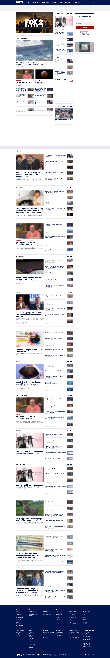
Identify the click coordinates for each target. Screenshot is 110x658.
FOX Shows (18, 632)
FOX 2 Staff (31, 632)
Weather (58, 610)
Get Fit (70, 619)
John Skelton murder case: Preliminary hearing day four (24, 83)
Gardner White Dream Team (47, 635)
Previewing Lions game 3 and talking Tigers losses (55, 370)
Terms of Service (85, 34)
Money (18, 533)
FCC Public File (32, 641)
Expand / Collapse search (93, 3)
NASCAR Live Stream (87, 638)
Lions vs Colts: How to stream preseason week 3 (40, 108)
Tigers (84, 620)
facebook (86, 655)
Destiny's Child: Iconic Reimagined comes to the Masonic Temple (62, 28)
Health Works (20, 256)
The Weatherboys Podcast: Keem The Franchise (29, 351)
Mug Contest (72, 614)
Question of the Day (47, 613)
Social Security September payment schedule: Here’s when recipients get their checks (29, 555)
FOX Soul (31, 615)
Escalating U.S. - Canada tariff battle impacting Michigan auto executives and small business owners (21, 102)
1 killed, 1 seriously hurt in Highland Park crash (60, 33)
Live (30, 610)
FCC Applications (32, 642)
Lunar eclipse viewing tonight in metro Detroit (60, 39)
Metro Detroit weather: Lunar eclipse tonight (44, 81)
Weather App (58, 613)
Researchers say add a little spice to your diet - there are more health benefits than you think (54, 267)
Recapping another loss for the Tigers (63, 120)
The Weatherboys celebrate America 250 (53, 338)
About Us (32, 630)
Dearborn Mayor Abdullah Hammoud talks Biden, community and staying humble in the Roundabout (55, 578)
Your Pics (45, 610)
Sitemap (31, 647)
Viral (17, 498)
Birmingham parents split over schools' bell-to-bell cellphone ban (21, 95)
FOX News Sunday (19, 625)
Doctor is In (71, 622)
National (17, 620)
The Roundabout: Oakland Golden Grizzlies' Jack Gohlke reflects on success (55, 591)
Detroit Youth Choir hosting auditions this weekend (55, 452)
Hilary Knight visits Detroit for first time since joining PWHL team (54, 377)
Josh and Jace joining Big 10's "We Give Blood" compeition (54, 440)
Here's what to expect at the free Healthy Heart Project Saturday (54, 286)
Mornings (18, 430)
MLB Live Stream (86, 636)
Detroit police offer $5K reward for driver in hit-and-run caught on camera (21, 109)
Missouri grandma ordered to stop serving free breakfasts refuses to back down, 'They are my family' (29, 210)
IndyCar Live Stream (87, 639)
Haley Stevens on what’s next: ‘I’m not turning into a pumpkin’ (55, 162)
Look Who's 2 (45, 616)
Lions (84, 614)
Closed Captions (32, 644)
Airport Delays (59, 617)
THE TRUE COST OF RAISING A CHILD (52, 458)
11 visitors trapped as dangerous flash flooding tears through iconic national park (54, 192)
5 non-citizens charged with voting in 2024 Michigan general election (53, 179)
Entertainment (20, 630)
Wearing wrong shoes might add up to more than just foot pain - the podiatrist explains (55, 279)
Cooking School (72, 617)
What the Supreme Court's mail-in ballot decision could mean (55, 315)
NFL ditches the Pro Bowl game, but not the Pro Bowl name (28, 383)
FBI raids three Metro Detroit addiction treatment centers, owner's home (31, 64)
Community (31, 639)
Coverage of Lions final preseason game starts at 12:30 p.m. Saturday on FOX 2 (55, 383)
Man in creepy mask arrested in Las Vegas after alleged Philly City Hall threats (54, 424)
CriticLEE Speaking (19, 633)
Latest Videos (59, 13)
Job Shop (31, 638)
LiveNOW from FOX (33, 614)
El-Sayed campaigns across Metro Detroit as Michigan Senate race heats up (40, 102)
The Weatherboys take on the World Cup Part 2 (54, 349)
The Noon (71, 613)
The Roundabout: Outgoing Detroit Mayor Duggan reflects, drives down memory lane (28, 590)
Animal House (59, 620)
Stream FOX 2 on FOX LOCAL (33, 612)
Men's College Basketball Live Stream (88, 641)
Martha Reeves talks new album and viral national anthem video (55, 502)
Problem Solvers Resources (35, 646)
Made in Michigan (19, 616)
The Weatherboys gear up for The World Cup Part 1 (55, 355)
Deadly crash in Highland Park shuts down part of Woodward (40, 89)
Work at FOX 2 (32, 635)
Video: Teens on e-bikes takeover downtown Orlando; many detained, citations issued (54, 515)
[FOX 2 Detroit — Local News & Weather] (20, 2)
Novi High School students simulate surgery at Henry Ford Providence (54, 273)
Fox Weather (58, 619)
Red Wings (85, 622)
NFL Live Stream (86, 632)
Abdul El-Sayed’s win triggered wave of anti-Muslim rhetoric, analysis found (28, 174)
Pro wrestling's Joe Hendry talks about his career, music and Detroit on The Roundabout (55, 572)
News (17, 610)
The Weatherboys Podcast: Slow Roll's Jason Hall (55, 344)
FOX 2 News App (32, 636)
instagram (91, 655)
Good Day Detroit (21, 464)
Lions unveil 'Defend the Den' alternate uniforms (55, 389)
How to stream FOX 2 (80, 41)
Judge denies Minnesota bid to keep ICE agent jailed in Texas (60, 66)
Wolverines (85, 616)
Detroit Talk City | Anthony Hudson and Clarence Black (55, 173)
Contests (17, 636)
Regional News (73, 630)
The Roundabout (20, 568)
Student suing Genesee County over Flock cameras (60, 50)
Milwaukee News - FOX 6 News (74, 635)
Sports (17, 361)
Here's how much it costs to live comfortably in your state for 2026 (54, 550)
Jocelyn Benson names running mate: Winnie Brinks (55, 167)
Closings (57, 611)
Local (17, 611)
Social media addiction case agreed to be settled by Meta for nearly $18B (60, 44)
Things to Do (18, 623)
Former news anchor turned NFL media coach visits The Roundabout (55, 585)
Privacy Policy (86, 33)
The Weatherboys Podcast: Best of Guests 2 (54, 332)
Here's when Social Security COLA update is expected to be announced (54, 543)
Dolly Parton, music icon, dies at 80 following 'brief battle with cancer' (55, 214)
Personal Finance (59, 632)
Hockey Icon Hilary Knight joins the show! (53, 434)
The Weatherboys (21, 329)
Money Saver (72, 620)
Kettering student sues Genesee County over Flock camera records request (21, 89)
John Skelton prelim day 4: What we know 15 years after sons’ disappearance (55, 243)
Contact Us (31, 633)
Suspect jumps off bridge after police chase (54, 520)
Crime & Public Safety (22, 395)
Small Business (59, 636)
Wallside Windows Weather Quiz (48, 633)
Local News (19, 221)
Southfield (57, 79)
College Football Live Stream (87, 634)
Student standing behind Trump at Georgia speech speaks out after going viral (55, 508)
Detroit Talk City (19, 614)
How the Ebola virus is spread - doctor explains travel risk (54, 261)
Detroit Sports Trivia (47, 614)
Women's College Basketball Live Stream (87, 644)
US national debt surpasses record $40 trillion (54, 561)
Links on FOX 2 (72, 623)
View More (69, 13)
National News (20, 188)
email (93, 655)
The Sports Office (60, 106)
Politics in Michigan (21, 152)
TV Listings (18, 635)
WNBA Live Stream (87, 646)
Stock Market (58, 635)
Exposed (44, 639)
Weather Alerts (59, 614)
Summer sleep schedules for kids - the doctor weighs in (29, 278)
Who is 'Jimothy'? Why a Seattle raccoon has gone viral (55, 527)
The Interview (18, 619)
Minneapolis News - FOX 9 (74, 637)
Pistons (84, 619)
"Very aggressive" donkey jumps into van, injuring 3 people (29, 520)
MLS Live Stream (86, 647)
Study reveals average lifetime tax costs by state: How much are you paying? (55, 556)
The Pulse (18, 613)
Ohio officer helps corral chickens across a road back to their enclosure (54, 203)
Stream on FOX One (88, 630)
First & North (85, 613)
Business (17, 622)
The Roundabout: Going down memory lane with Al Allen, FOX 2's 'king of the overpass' (55, 597)
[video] (64, 21)
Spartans (84, 617)
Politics (18, 292)
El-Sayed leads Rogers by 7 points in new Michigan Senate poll (55, 156)
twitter (88, 655)
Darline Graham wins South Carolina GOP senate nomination (55, 209)
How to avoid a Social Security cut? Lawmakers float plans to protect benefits (60, 73)
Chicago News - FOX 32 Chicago (74, 633)
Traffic (57, 616)
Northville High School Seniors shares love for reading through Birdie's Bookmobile (54, 447)
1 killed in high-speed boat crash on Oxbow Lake (40, 95)
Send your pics (46, 611)
